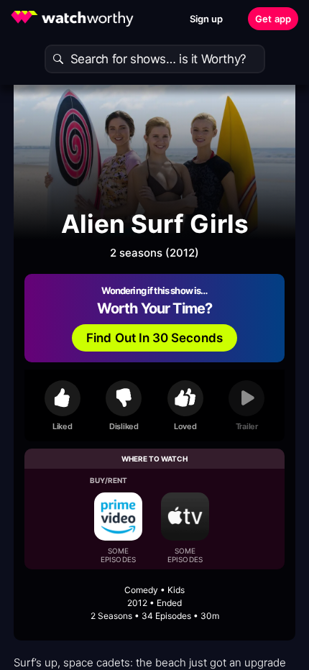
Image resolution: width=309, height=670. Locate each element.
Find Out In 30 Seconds (154, 338)
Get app (273, 18)
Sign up (206, 18)
